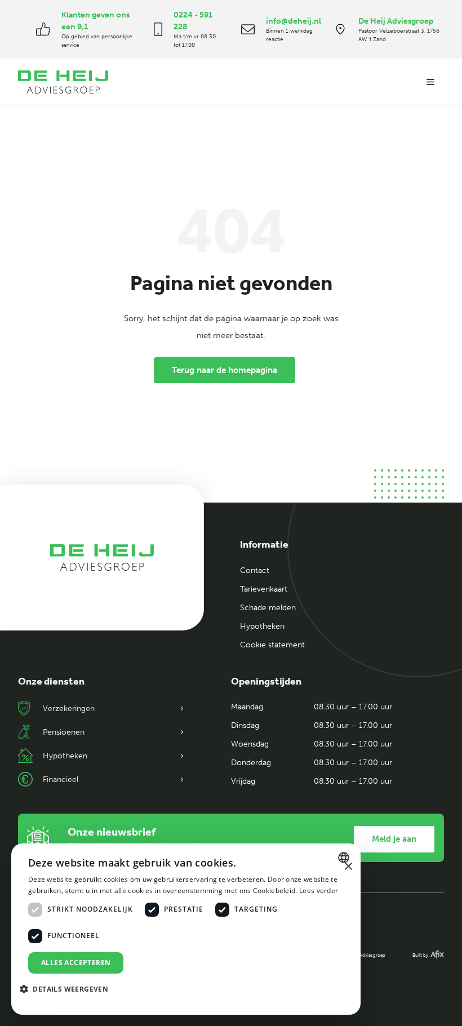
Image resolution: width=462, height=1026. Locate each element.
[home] (63, 82)
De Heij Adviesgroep (396, 21)
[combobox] (345, 857)
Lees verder (318, 890)
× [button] (348, 867)
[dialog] (186, 929)
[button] (430, 82)
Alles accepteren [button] (75, 962)
